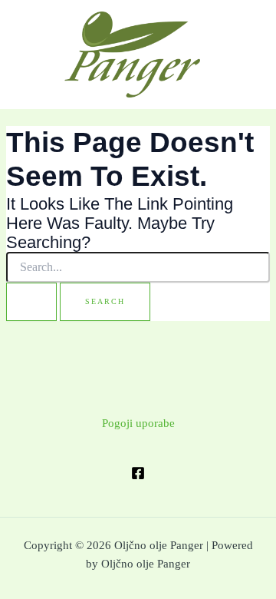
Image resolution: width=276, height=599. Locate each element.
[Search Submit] (31, 302)
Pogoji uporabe (138, 423)
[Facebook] (138, 473)
